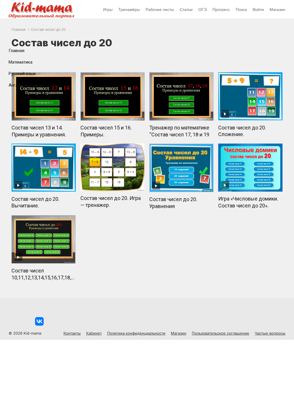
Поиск (241, 9)
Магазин (277, 9)
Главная (16, 50)
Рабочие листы (160, 9)
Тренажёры (129, 9)
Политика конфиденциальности (136, 333)
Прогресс (221, 9)
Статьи (186, 9)
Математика (20, 62)
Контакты (72, 333)
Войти (258, 9)
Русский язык (22, 73)
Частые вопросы (270, 333)
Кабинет (94, 333)
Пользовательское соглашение (220, 333)
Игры (108, 9)
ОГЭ (202, 9)
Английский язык (26, 85)
